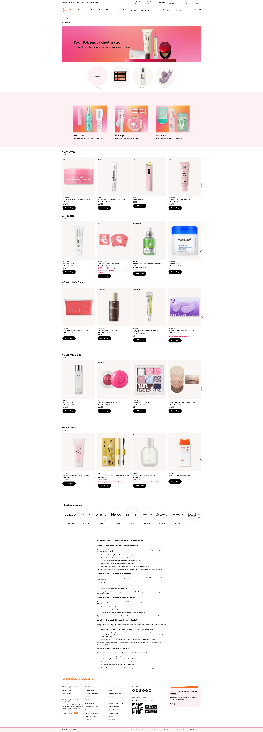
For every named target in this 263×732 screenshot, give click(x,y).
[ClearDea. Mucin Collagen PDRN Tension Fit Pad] (78, 311)
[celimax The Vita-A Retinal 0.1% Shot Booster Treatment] (149, 312)
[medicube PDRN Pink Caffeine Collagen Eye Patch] (78, 181)
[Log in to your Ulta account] (195, 10)
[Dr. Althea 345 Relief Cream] (78, 245)
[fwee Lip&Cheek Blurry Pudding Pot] (114, 384)
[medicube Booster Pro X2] (149, 180)
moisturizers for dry (115, 609)
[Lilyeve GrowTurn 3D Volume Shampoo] (184, 456)
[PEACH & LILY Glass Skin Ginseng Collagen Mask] (114, 247)
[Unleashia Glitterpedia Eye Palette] (149, 384)
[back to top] (257, 726)
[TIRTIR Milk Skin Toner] (78, 384)
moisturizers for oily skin (114, 607)
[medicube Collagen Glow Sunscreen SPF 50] (184, 181)
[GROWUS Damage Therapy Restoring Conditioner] (78, 457)
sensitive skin (127, 609)
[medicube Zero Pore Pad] (184, 245)
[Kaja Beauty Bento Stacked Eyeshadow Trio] (184, 384)
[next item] (201, 185)
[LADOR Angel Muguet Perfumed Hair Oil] (149, 458)
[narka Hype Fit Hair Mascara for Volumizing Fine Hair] (114, 458)
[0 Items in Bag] (200, 10)
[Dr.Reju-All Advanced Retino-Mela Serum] (114, 311)
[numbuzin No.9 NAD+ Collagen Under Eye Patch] (184, 313)
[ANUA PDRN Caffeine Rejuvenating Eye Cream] (114, 181)
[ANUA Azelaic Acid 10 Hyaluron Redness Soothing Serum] (149, 246)
